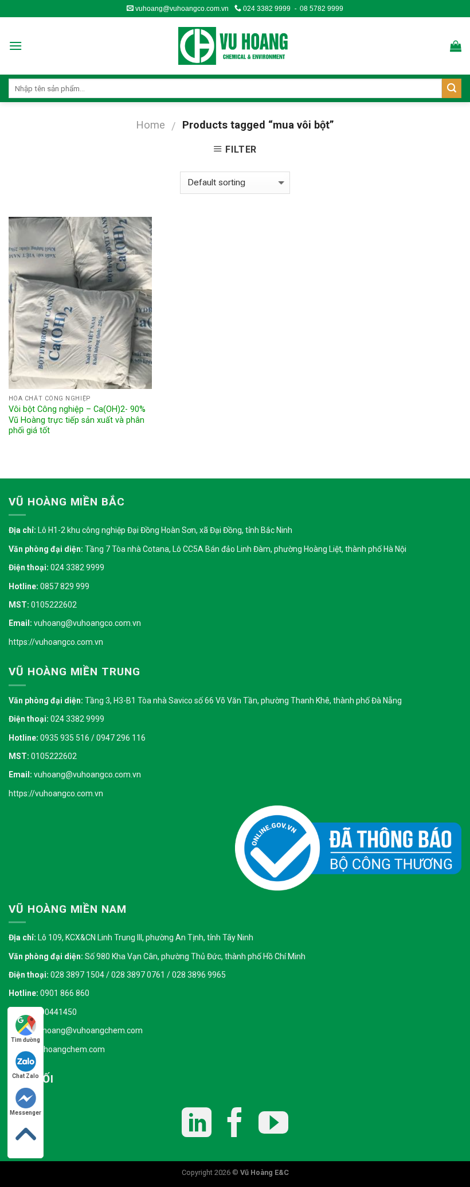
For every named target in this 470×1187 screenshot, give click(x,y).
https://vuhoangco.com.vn (56, 642)
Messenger (25, 1113)
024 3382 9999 (266, 9)
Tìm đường (25, 1040)
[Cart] (455, 46)
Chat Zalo (25, 1076)
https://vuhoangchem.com (57, 1049)
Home (150, 125)
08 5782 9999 (321, 9)
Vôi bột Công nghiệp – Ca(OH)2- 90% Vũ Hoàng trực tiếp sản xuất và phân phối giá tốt (77, 419)
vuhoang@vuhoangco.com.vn (181, 9)
